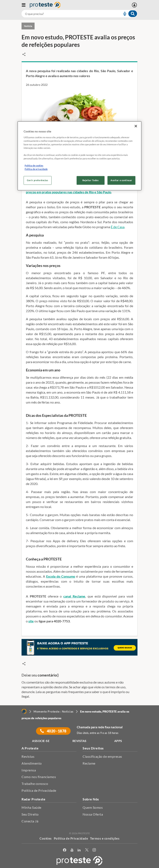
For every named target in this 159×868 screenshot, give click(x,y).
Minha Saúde (31, 807)
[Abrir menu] (26, 5)
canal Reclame (74, 596)
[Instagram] (94, 850)
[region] (79, 156)
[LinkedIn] (79, 850)
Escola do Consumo (60, 576)
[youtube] (72, 850)
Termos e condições (104, 838)
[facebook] (64, 850)
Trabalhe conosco (35, 784)
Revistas (28, 756)
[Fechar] (135, 126)
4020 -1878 (56, 731)
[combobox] (79, 13)
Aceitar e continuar (121, 180)
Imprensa (29, 770)
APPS (118, 741)
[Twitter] (87, 850)
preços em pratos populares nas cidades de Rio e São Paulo (68, 192)
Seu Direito (30, 814)
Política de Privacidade (39, 790)
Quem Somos (93, 807)
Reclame (89, 763)
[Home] (24, 711)
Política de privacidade (36, 169)
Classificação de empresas (102, 756)
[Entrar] (134, 5)
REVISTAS (79, 741)
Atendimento (32, 763)
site (31, 621)
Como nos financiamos (39, 777)
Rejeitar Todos (90, 180)
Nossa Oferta (93, 814)
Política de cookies (34, 165)
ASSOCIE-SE (40, 741)
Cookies (46, 838)
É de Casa (117, 227)
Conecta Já (30, 821)
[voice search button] (122, 13)
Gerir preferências (37, 180)
